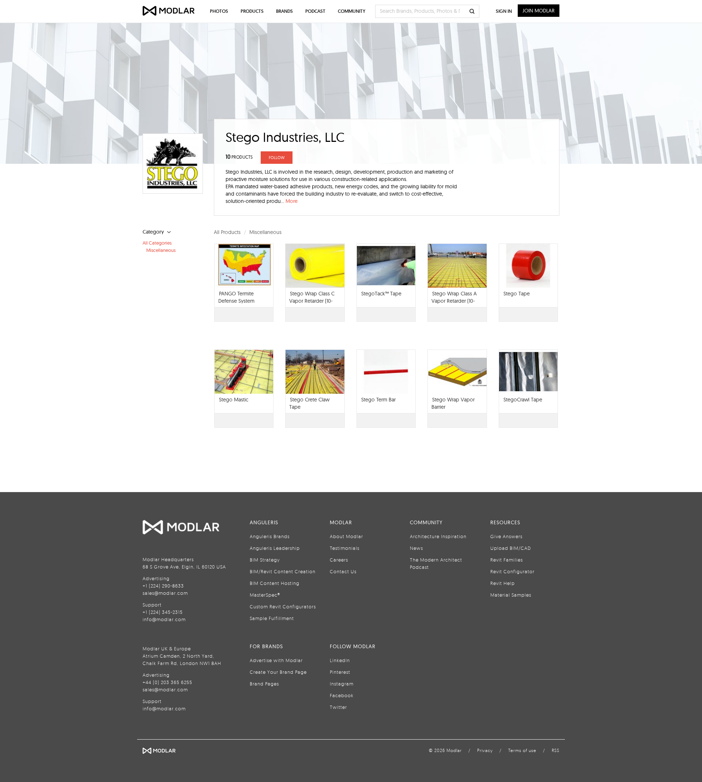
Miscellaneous (161, 250)
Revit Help (502, 583)
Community (351, 11)
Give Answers (506, 536)
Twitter (338, 707)
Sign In (504, 11)
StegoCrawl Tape (522, 399)
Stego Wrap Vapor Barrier (453, 403)
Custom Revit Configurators (283, 606)
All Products (227, 232)
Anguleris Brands (270, 536)
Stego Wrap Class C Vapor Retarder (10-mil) (312, 300)
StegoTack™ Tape (381, 293)
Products (252, 11)
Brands (284, 11)
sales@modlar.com (165, 593)
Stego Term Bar (378, 399)
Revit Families (506, 560)
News (416, 548)
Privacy (485, 750)
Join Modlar (538, 10)
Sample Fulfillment (272, 618)
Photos (219, 11)
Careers (339, 560)
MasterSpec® (265, 595)
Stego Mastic (233, 399)
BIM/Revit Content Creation (283, 571)
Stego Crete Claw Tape (309, 403)
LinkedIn (340, 660)
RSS (555, 750)
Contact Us (343, 571)
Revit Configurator (512, 571)
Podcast (315, 11)
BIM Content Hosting (274, 583)
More (292, 201)
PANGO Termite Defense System (236, 297)
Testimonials (344, 548)
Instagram (342, 684)
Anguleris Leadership (275, 548)
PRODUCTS (239, 157)
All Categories (157, 243)
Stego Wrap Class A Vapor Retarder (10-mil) (454, 300)
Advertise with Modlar (276, 660)
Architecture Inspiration (438, 536)
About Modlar (346, 536)
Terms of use (522, 750)
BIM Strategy (265, 560)
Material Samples (510, 595)
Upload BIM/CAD (510, 548)
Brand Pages (264, 684)
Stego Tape (516, 293)
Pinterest (340, 672)
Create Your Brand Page (278, 672)
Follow (276, 157)
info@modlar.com (164, 619)
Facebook (342, 695)
